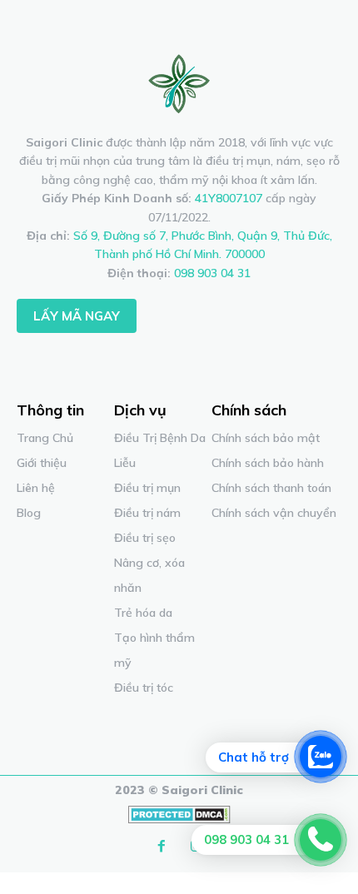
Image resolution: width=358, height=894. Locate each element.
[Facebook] (161, 846)
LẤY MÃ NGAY (76, 316)
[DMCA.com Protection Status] (179, 819)
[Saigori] (179, 83)
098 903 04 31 (212, 273)
